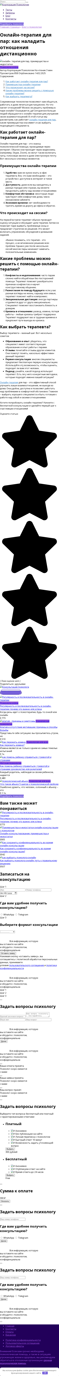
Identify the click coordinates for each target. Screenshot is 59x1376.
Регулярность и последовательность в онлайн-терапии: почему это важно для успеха (25, 708)
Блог (7, 15)
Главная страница (10, 27)
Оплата (9, 1331)
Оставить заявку (8, 953)
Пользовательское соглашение (22, 1343)
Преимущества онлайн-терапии (22, 84)
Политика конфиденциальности (23, 1340)
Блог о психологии (32, 27)
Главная (9, 1325)
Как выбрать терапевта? (18, 96)
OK (45, 1373)
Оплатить (5, 1201)
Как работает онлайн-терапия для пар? (26, 81)
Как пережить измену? (12, 745)
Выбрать (10, 1149)
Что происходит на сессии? (20, 87)
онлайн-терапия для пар (42, 119)
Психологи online (9, 67)
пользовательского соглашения (26, 965)
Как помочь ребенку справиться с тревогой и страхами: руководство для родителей (24, 768)
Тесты (8, 9)
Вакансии (10, 1334)
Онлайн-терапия (9, 382)
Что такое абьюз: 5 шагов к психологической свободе (29, 784)
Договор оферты (14, 1346)
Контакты (10, 18)
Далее (3, 1041)
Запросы (10, 12)
